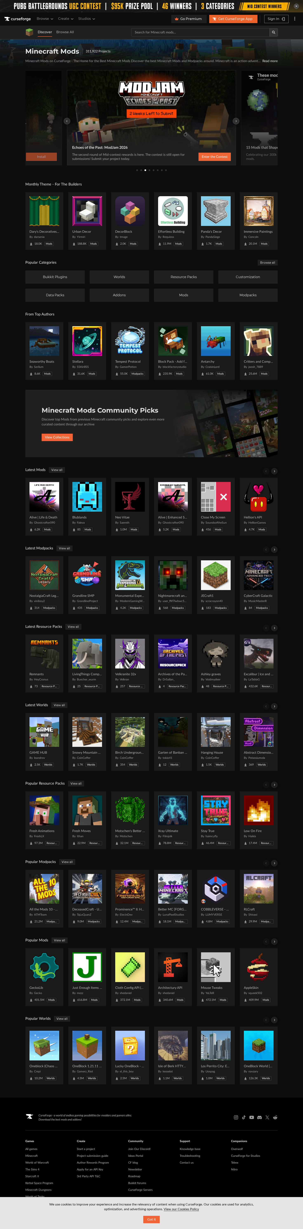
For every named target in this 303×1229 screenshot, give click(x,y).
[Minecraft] (29, 32)
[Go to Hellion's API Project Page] (259, 507)
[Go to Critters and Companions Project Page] (259, 351)
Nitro (234, 1169)
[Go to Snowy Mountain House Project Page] (87, 742)
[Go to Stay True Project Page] (216, 820)
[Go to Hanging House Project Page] (216, 742)
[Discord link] (259, 1117)
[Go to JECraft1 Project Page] (216, 585)
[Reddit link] (275, 1117)
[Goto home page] (18, 19)
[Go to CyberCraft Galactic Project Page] (259, 585)
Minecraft (31, 1156)
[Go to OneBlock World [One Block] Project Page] (259, 1055)
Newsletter (135, 1169)
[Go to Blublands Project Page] (87, 507)
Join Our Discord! (139, 1149)
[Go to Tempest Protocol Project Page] (130, 351)
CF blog (133, 1162)
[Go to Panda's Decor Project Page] (216, 221)
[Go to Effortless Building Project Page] (173, 221)
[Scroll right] (274, 471)
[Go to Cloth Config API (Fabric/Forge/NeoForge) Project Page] (130, 977)
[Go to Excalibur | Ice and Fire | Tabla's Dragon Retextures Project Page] (259, 663)
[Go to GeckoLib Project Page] (44, 977)
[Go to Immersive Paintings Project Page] (259, 221)
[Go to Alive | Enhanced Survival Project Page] (173, 507)
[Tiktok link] (243, 1117)
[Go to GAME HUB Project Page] (44, 742)
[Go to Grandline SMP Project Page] (87, 585)
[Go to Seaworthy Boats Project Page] (44, 351)
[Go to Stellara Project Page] (87, 351)
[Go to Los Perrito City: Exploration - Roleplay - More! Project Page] (216, 1055)
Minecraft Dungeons (38, 1190)
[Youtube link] (251, 1117)
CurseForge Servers (140, 1190)
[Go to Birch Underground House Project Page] (130, 742)
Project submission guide (92, 1156)
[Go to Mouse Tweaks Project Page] (216, 977)
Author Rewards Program (93, 1162)
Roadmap (134, 1176)
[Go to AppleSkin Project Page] (259, 977)
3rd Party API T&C (88, 1176)
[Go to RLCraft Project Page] (259, 899)
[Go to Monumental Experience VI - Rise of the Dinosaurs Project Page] (130, 585)
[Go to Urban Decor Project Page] (87, 221)
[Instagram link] (236, 1117)
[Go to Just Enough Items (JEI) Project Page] (87, 977)
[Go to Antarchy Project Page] (216, 351)
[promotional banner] (151, 6)
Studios (84, 19)
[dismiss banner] (296, 6)
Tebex (234, 1162)
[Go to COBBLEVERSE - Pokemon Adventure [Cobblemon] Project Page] (216, 899)
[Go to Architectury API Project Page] (173, 977)
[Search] (274, 32)
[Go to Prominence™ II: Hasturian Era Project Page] (130, 899)
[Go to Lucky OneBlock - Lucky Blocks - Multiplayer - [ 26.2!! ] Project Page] (130, 1055)
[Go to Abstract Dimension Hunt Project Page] (259, 742)
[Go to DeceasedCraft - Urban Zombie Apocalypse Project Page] (87, 899)
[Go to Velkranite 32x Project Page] (130, 663)
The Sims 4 (32, 1169)
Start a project (86, 1149)
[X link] (267, 1117)
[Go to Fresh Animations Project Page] (44, 820)
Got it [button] (151, 1219)
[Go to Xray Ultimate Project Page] (173, 820)
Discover (45, 32)
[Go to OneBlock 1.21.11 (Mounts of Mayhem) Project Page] (87, 1055)
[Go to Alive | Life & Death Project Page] (44, 507)
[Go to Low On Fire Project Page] (259, 820)
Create (63, 19)
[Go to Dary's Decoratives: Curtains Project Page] (44, 221)
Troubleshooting (190, 1156)
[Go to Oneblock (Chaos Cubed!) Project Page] (44, 1055)
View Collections (57, 437)
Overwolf (237, 1149)
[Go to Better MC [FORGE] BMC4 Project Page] (173, 899)
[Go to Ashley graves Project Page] (216, 663)
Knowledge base (190, 1149)
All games (31, 1149)
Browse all (267, 262)
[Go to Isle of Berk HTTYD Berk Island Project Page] (173, 1055)
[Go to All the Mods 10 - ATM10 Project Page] (44, 899)
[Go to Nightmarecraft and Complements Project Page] (173, 585)
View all (56, 470)
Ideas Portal (135, 1156)
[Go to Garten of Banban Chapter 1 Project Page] (173, 742)
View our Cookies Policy (181, 1209)
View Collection (203, 156)
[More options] (295, 19)
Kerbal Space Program (39, 1183)
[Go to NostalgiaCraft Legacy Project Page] (44, 585)
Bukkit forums (137, 1183)
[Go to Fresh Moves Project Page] (87, 820)
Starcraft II (32, 1176)
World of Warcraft (37, 1162)
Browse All (65, 32)
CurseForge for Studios (245, 1156)
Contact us (187, 1162)
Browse (43, 19)
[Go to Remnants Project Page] (44, 663)
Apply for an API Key (90, 1169)
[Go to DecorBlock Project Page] (130, 221)
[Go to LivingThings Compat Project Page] (87, 663)
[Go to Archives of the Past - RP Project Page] (173, 663)
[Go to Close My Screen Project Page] (216, 507)
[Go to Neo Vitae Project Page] (130, 507)
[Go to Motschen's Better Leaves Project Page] (130, 820)
